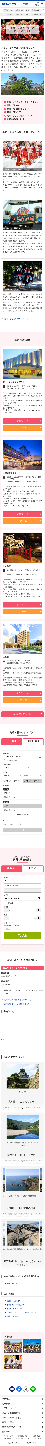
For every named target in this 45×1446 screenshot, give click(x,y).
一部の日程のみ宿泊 (12, 760)
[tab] (11, 741)
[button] (43, 10)
